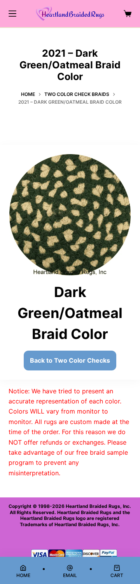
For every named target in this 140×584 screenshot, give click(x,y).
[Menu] (12, 13)
